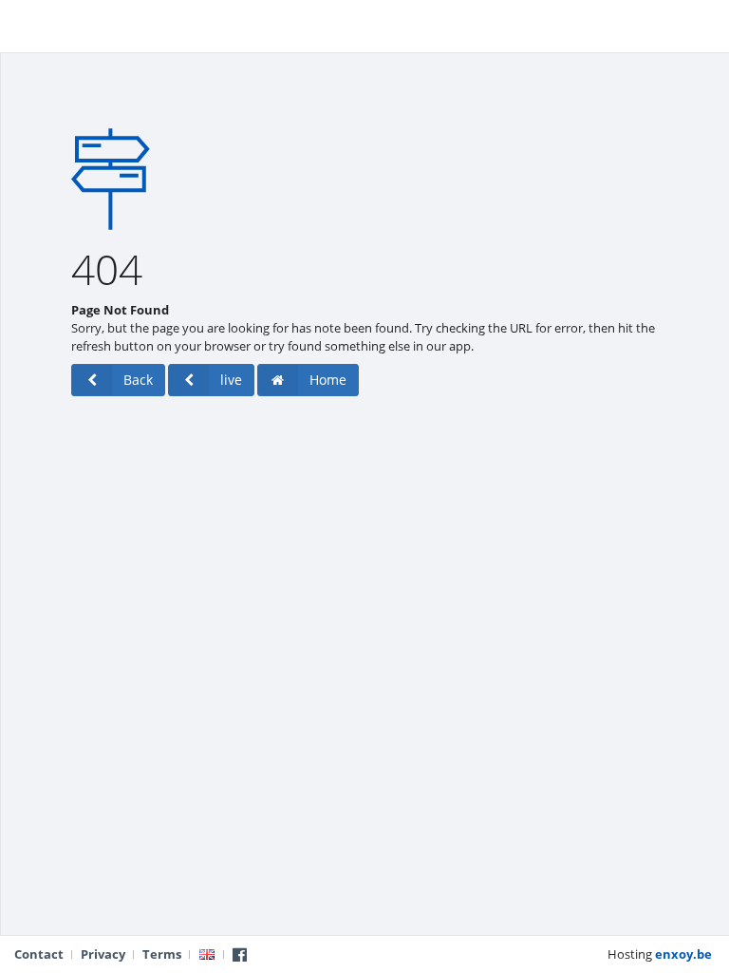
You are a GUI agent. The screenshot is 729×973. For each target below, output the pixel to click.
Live (28, 23)
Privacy (103, 954)
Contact (39, 954)
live (231, 380)
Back (138, 380)
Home (327, 380)
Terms (161, 954)
